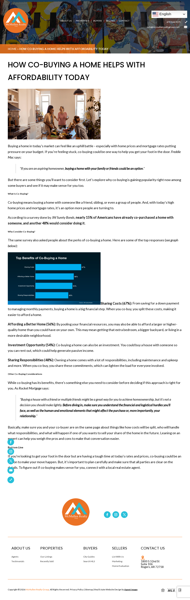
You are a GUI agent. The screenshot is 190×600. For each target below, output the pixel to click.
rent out (25, 350)
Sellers (110, 21)
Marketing (117, 561)
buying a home (43, 202)
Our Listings (46, 557)
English (164, 14)
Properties (82, 21)
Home (12, 48)
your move (37, 462)
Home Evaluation (120, 566)
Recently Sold (47, 561)
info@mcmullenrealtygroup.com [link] (163, 27)
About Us (66, 21)
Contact (124, 21)
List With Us (118, 557)
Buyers (97, 21)
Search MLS (89, 561)
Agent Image (130, 589)
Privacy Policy (76, 589)
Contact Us (153, 548)
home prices (127, 146)
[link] (10, 470)
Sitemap (89, 589)
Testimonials (18, 561)
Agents (15, 557)
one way (112, 152)
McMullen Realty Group (37, 589)
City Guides (89, 557)
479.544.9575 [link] (173, 22)
